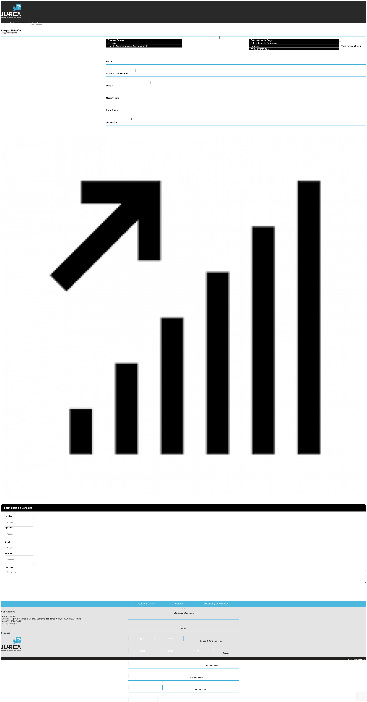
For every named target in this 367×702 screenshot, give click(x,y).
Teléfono (9, 553)
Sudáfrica (168, 639)
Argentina (143, 699)
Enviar (147, 588)
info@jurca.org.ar (17, 23)
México (141, 651)
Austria (170, 663)
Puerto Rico (198, 651)
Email (7, 542)
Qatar (141, 675)
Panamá (169, 651)
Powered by (356, 659)
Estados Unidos (145, 687)
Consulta (9, 568)
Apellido (8, 528)
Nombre (8, 516)
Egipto (141, 639)
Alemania (142, 663)
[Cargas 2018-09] (183, 270)
